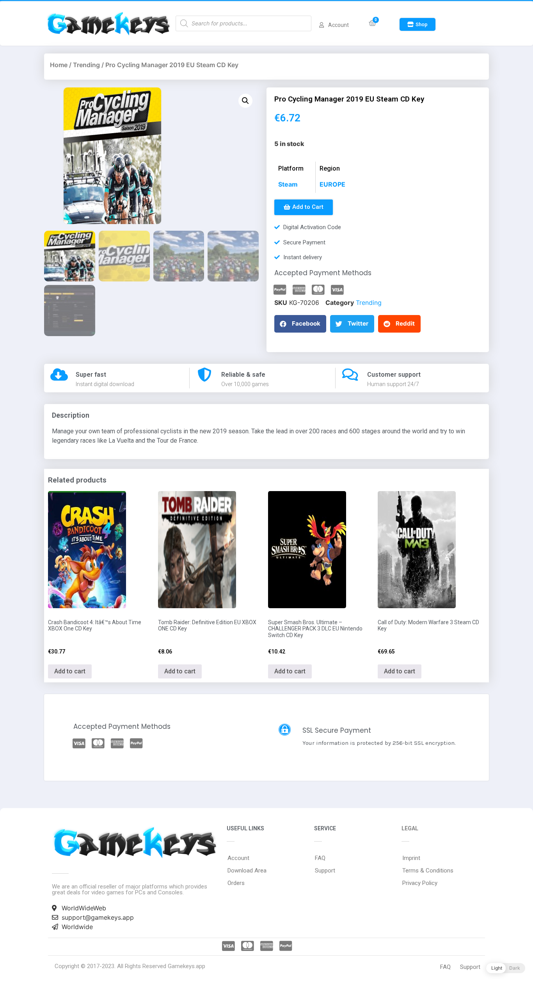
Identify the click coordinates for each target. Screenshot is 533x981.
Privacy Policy (419, 883)
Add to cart (69, 671)
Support (325, 870)
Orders (236, 883)
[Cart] (372, 23)
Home (59, 65)
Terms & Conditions (427, 870)
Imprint (411, 858)
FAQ (320, 858)
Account (238, 858)
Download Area (246, 870)
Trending (86, 65)
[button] (417, 24)
